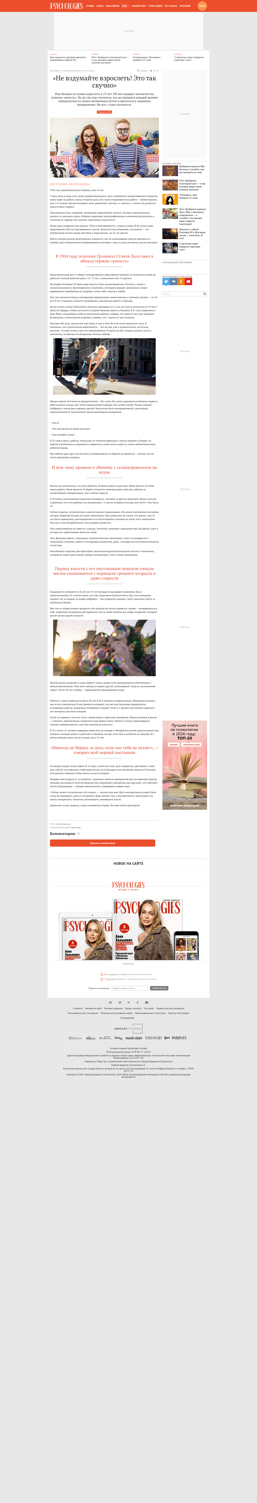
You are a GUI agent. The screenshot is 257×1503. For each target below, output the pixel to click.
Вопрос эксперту (133, 1008)
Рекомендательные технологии (150, 1013)
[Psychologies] (66, 6)
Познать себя (104, 112)
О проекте (78, 1008)
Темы (124, 6)
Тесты (202, 6)
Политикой (111, 979)
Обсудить (144, 71)
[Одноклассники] (138, 1002)
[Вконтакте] (128, 1002)
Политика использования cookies (117, 1013)
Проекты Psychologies (178, 1013)
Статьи (99, 6)
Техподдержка (127, 1017)
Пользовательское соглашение (83, 1013)
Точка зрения (112, 6)
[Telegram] (119, 1002)
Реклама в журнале (113, 1008)
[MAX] (110, 1002)
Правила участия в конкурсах (170, 1008)
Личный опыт (139, 6)
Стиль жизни (155, 6)
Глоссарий (185, 6)
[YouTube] (147, 1002)
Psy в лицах (171, 6)
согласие (113, 974)
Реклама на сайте (93, 1008)
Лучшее (90, 6)
